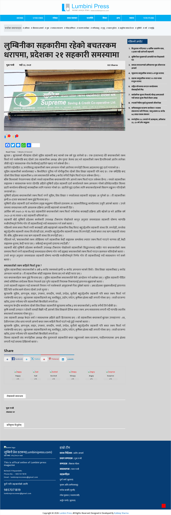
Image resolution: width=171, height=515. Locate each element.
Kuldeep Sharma (121, 513)
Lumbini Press (65, 513)
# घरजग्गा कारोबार (83, 28)
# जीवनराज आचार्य (37, 28)
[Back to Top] (164, 506)
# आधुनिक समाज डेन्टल (126, 28)
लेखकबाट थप (10, 412)
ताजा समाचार (72, 18)
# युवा (47, 28)
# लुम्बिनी (138, 28)
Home (20, 18)
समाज (131, 18)
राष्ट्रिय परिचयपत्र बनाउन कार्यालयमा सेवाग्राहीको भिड (144, 88)
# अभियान (26, 28)
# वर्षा (145, 28)
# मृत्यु (103, 28)
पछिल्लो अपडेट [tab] (135, 41)
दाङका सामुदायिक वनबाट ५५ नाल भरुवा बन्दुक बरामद (146, 80)
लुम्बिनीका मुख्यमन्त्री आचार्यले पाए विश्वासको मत (147, 58)
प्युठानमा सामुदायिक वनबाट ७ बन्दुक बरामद (147, 73)
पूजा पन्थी (10, 65)
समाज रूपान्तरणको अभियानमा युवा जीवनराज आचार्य (148, 66)
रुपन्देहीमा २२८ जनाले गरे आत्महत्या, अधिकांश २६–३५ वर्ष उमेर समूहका (148, 121)
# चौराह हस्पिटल (69, 28)
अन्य (118, 18)
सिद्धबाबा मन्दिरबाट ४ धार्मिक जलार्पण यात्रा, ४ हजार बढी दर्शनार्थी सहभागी (147, 50)
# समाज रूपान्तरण (56, 28)
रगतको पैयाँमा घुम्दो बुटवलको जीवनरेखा (146, 103)
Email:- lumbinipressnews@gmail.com (21, 477)
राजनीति (90, 18)
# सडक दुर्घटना (111, 28)
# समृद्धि (151, 28)
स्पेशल (55, 18)
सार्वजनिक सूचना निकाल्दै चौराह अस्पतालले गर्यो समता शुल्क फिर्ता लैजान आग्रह (147, 96)
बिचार (105, 18)
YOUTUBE (148, 18)
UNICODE (38, 18)
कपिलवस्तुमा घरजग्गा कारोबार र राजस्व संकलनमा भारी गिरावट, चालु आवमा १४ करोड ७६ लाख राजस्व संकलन (148, 111)
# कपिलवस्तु (95, 28)
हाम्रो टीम (65, 447)
